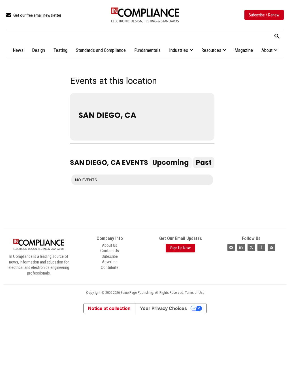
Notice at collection (109, 308)
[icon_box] (33, 15)
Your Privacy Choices (163, 308)
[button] (277, 36)
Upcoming (170, 162)
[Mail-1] (231, 247)
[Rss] (271, 247)
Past (204, 162)
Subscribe (110, 256)
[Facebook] (261, 247)
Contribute (109, 267)
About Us (109, 245)
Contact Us (109, 250)
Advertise (110, 261)
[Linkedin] (241, 247)
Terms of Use (194, 292)
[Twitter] (251, 247)
